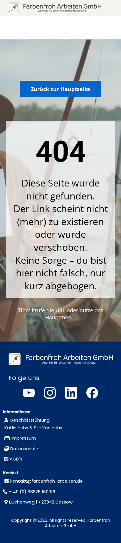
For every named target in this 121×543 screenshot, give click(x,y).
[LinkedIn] (71, 392)
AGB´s (16, 459)
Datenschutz (24, 448)
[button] (112, 8)
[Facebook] (92, 392)
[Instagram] (49, 392)
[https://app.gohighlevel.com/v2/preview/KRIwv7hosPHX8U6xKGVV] (60, 359)
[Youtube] (28, 392)
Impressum (23, 438)
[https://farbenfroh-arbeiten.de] (54, 8)
